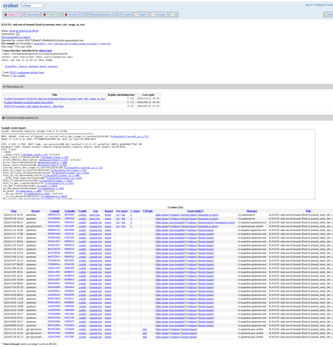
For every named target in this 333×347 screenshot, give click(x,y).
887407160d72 (55, 329)
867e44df (69, 260)
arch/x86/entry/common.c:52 (42, 199)
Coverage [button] (158, 14)
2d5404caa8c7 (55, 233)
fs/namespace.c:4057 (37, 193)
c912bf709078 (55, 226)
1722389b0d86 (55, 218)
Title (308, 210)
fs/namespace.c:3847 (29, 191)
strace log (94, 214)
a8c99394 (69, 214)
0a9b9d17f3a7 (55, 214)
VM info (148, 210)
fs (18, 34)
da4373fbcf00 (55, 256)
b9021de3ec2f (55, 222)
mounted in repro (208, 214)
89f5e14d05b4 (55, 325)
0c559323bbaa (55, 321)
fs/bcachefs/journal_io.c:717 (129, 136)
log (41, 72)
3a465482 (69, 268)
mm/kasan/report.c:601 (52, 165)
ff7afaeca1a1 (55, 260)
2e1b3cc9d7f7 (55, 268)
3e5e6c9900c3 (55, 287)
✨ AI (173, 14)
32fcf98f (69, 226)
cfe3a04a (69, 329)
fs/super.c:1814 (46, 186)
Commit (54, 210)
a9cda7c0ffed (55, 241)
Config (82, 210)
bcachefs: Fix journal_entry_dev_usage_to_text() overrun (72, 43)
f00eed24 (69, 222)
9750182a (69, 325)
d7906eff (69, 321)
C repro (135, 210)
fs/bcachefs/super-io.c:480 (61, 175)
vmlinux (175, 214)
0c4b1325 (69, 237)
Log (95, 210)
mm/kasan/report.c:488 (52, 162)
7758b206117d (55, 264)
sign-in (309, 4)
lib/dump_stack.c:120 (54, 157)
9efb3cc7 (69, 298)
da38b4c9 (69, 272)
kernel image (189, 214)
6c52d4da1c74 (55, 291)
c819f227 (69, 233)
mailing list (321, 4)
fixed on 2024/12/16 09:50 (24, 30)
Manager (252, 210)
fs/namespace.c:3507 (51, 188)
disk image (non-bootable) (170, 222)
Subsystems (32, 14)
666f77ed (69, 317)
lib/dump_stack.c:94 (34, 154)
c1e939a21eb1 (55, 294)
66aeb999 (69, 294)
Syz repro (121, 210)
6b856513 (69, 241)
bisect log (45, 50)
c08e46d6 (69, 306)
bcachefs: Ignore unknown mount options (31, 66)
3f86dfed (69, 218)
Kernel (35, 210)
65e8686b (69, 302)
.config (21, 75)
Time (14, 210)
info (145, 329)
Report (109, 210)
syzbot (10, 5)
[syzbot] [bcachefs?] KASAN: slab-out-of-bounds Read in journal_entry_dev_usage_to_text (54, 98)
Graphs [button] (140, 14)
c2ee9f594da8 (55, 306)
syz (15, 75)
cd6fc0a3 (69, 313)
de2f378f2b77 (55, 249)
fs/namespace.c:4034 (54, 196)
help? (199, 210)
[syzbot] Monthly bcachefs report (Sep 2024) (28, 102)
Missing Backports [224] (103, 14)
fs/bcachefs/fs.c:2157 (59, 183)
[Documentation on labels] (15, 37)
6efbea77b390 (55, 317)
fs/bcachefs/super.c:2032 (55, 180)
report (108, 214)
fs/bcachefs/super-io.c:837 (64, 178)
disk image (162, 214)
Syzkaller (70, 210)
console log (95, 222)
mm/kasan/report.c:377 (53, 159)
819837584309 (55, 298)
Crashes (126, 14)
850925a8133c (55, 302)
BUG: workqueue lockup (24, 72)
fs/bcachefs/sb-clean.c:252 (68, 170)
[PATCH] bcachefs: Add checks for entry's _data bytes (34, 106)
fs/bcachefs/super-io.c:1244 (70, 173)
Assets (190, 210)
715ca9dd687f (55, 313)
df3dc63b (69, 264)
